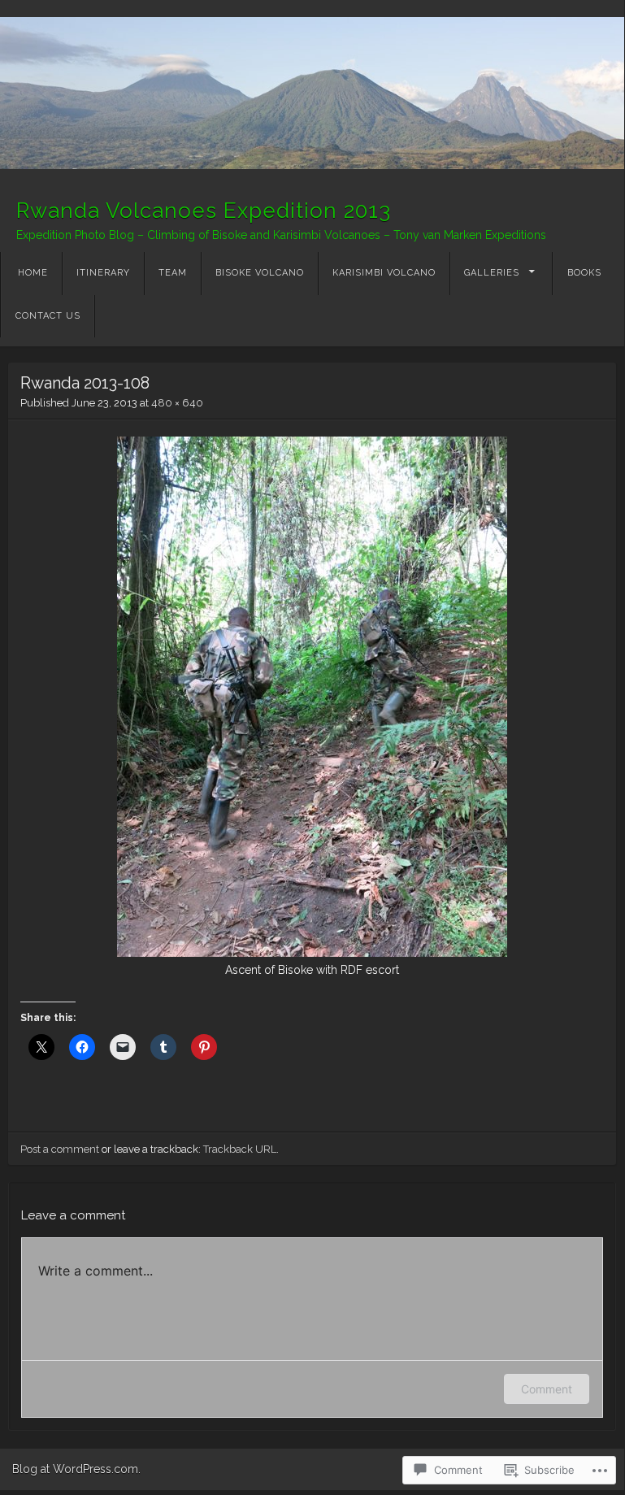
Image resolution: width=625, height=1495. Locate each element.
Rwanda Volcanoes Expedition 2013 (203, 210)
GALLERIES (491, 272)
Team (172, 272)
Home (33, 272)
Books (584, 272)
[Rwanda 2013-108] (312, 952)
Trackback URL (239, 1149)
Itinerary (103, 272)
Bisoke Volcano (259, 272)
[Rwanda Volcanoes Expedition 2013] (312, 93)
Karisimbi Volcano (384, 272)
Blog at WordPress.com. (76, 1468)
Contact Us (47, 316)
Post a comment (59, 1149)
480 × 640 (177, 403)
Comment (546, 1389)
